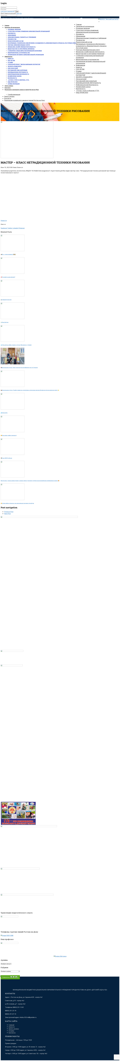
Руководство (12, 39)
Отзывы (10, 62)
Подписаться (6, 977)
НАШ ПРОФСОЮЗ (12, 82)
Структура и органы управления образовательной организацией (29, 31)
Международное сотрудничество (19, 52)
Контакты (7, 98)
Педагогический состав (15, 41)
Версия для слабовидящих (85, 22)
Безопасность (12, 78)
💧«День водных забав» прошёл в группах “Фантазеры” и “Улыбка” (16, 345)
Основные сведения (14, 29)
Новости (10, 58)
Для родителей (13, 68)
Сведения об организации (12, 27)
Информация (8, 56)
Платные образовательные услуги (19, 45)
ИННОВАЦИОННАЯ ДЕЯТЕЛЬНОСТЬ (18, 72)
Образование (12, 35)
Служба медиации (14, 84)
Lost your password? (7, 11)
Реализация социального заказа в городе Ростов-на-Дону (22, 89)
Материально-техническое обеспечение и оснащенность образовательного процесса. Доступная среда (42, 43)
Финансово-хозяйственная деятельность (21, 47)
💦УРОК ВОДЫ (4, 412)
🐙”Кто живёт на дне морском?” (8, 277)
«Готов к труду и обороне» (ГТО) (18, 80)
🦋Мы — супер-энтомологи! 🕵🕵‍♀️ (8, 254)
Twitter (9, 228)
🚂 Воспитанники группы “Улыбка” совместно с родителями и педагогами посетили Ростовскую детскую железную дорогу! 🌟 (30, 390)
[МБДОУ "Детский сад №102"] (108, 19)
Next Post (7, 514)
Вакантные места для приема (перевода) (21, 49)
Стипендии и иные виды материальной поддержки (25, 51)
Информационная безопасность (18, 74)
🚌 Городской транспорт (6, 299)
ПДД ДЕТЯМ (11, 60)
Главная (79, 24)
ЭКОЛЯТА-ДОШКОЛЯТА (14, 66)
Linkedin (15, 228)
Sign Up (19, 13)
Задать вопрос (9, 96)
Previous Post (8, 512)
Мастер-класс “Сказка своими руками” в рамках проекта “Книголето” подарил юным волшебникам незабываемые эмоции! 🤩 (30, 480)
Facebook (4, 228)
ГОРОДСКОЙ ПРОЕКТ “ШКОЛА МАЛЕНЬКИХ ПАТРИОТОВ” (24, 64)
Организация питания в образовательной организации (26, 54)
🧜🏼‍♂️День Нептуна (4, 322)
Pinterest (21, 228)
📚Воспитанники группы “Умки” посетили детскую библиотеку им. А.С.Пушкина (19, 367)
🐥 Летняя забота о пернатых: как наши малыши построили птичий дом (17, 503)
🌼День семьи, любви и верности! (9, 435)
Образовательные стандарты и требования (22, 37)
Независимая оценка (14, 76)
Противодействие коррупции (17, 70)
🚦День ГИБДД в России (6, 458)
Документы (11, 33)
